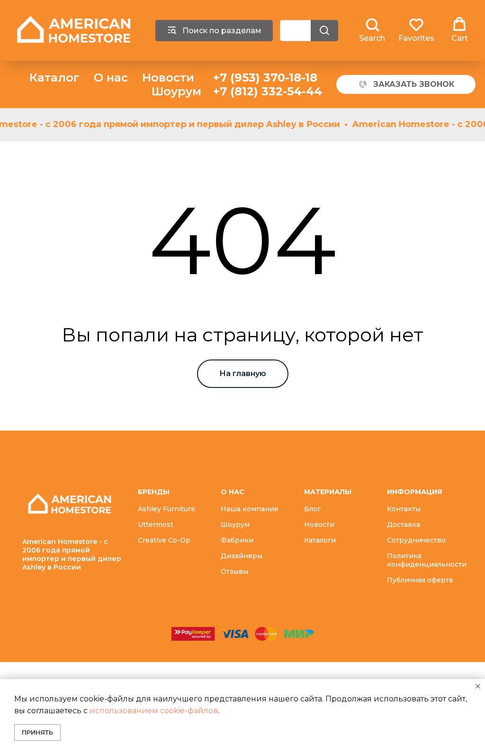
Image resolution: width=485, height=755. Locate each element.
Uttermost (155, 524)
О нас (111, 77)
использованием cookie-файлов (154, 710)
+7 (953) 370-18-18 (265, 77)
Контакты (404, 509)
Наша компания (249, 509)
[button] (372, 30)
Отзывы (234, 571)
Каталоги (320, 540)
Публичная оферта (420, 580)
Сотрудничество (416, 540)
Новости (168, 77)
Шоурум (176, 91)
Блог (312, 509)
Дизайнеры (241, 556)
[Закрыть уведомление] (478, 686)
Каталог (54, 77)
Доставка (403, 524)
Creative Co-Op (164, 540)
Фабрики (237, 540)
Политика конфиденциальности (427, 560)
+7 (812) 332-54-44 (267, 91)
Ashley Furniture (166, 509)
